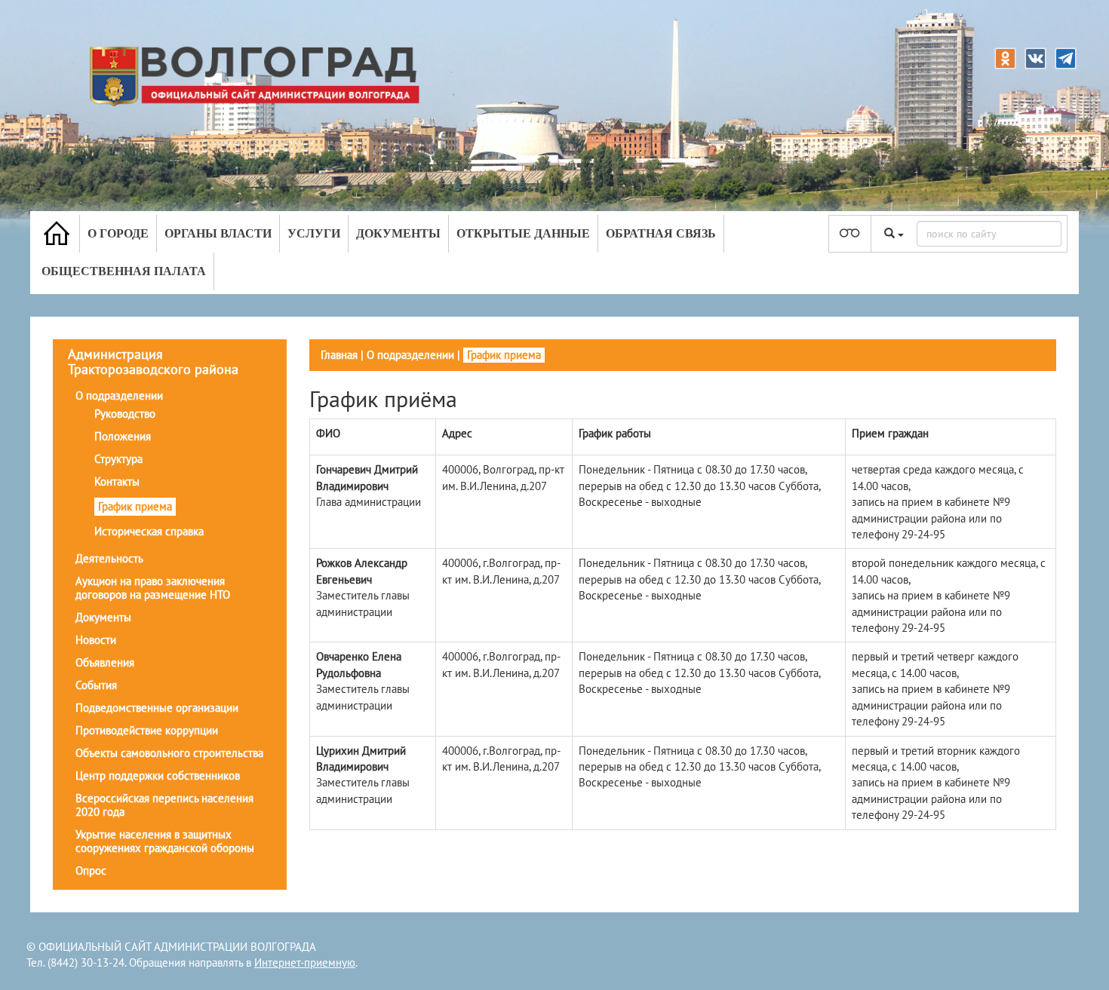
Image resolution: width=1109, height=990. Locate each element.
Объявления (104, 662)
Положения (122, 436)
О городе (118, 233)
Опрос (90, 870)
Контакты (117, 481)
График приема (135, 506)
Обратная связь (661, 233)
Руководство (124, 413)
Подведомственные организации (156, 707)
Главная (339, 355)
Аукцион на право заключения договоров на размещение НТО (152, 588)
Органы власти (218, 233)
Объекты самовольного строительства (169, 753)
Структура (118, 459)
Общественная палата (123, 271)
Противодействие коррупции (146, 730)
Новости (95, 640)
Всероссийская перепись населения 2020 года (164, 805)
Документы (398, 233)
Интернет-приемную (304, 962)
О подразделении (119, 395)
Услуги (313, 233)
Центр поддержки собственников (157, 775)
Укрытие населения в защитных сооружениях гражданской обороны (164, 841)
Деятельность (109, 558)
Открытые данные (523, 233)
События (96, 685)
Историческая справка (149, 531)
